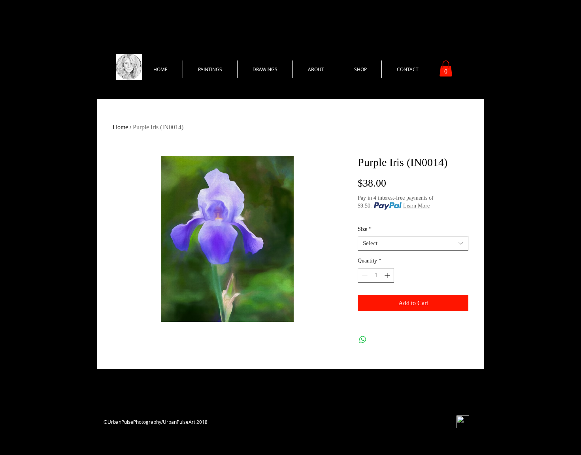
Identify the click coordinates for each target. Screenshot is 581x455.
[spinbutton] (376, 275)
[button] (446, 68)
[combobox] (413, 243)
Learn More (416, 206)
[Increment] (388, 275)
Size (365, 229)
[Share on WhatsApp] (363, 339)
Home (120, 127)
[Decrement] (364, 275)
